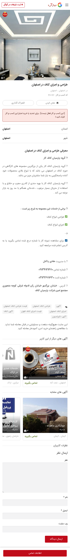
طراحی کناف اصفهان (41, 306)
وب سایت (63, 524)
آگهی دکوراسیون (59, 316)
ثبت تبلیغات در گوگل (12, 5)
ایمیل (64, 511)
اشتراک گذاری (18, 103)
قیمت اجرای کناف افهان (31, 311)
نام (65, 497)
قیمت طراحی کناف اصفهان (15, 306)
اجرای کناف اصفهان (58, 311)
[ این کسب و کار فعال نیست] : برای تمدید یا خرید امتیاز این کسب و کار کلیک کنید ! (35, 115)
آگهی (58, 306)
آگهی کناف (8, 311)
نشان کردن (50, 103)
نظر (66, 460)
